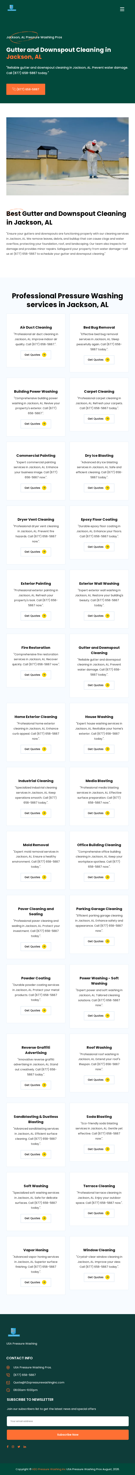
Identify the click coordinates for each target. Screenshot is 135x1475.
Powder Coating (35, 978)
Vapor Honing (35, 1250)
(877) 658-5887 (27, 89)
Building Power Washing (36, 391)
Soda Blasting (99, 1116)
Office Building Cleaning (99, 844)
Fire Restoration (35, 647)
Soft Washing (36, 1186)
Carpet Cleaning (99, 391)
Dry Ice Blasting (99, 455)
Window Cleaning (99, 1250)
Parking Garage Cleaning (99, 908)
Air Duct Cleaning (36, 327)
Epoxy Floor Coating (99, 519)
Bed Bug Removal (99, 327)
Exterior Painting (36, 583)
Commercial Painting (35, 455)
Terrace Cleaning (99, 1186)
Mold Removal (36, 844)
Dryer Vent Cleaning (36, 519)
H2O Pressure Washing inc (49, 1469)
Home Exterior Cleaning (36, 716)
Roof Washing (99, 1047)
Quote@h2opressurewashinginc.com (38, 1382)
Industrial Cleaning (35, 780)
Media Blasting (99, 780)
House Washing (99, 716)
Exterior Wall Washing (99, 583)
